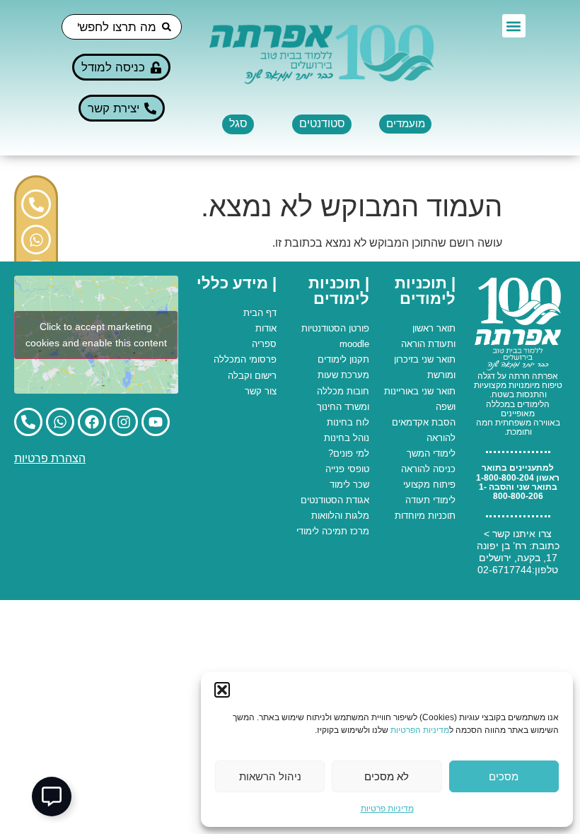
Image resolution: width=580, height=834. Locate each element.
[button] (222, 690)
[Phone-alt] (36, 204)
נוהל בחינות (346, 438)
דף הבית (260, 312)
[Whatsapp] (36, 239)
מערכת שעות (343, 375)
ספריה (264, 344)
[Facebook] (92, 422)
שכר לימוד (349, 484)
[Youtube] (155, 422)
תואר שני (439, 359)
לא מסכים (386, 776)
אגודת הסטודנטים (335, 500)
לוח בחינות (348, 422)
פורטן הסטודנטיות (335, 328)
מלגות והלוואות (340, 515)
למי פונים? (348, 453)
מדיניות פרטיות (387, 809)
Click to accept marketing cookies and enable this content (96, 334)
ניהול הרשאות (270, 776)
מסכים (503, 776)
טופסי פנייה (347, 469)
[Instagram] (124, 422)
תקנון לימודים (343, 359)
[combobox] (122, 27)
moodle (354, 344)
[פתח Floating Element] (51, 796)
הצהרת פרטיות (50, 458)
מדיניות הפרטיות (419, 730)
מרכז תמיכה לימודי (332, 531)
